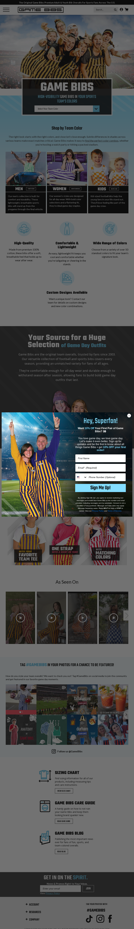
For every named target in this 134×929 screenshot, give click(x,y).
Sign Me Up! (100, 488)
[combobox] (81, 477)
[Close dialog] (129, 416)
